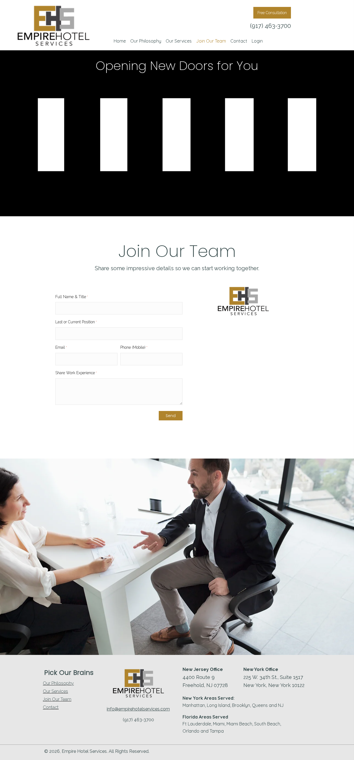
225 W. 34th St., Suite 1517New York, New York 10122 (273, 681)
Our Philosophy (58, 683)
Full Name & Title (71, 297)
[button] (272, 13)
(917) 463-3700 (270, 25)
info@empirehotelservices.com (138, 709)
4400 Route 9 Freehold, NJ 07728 (205, 681)
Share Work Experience (76, 373)
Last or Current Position (76, 322)
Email (61, 347)
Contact (51, 707)
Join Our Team (57, 699)
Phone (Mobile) (133, 347)
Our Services (55, 691)
